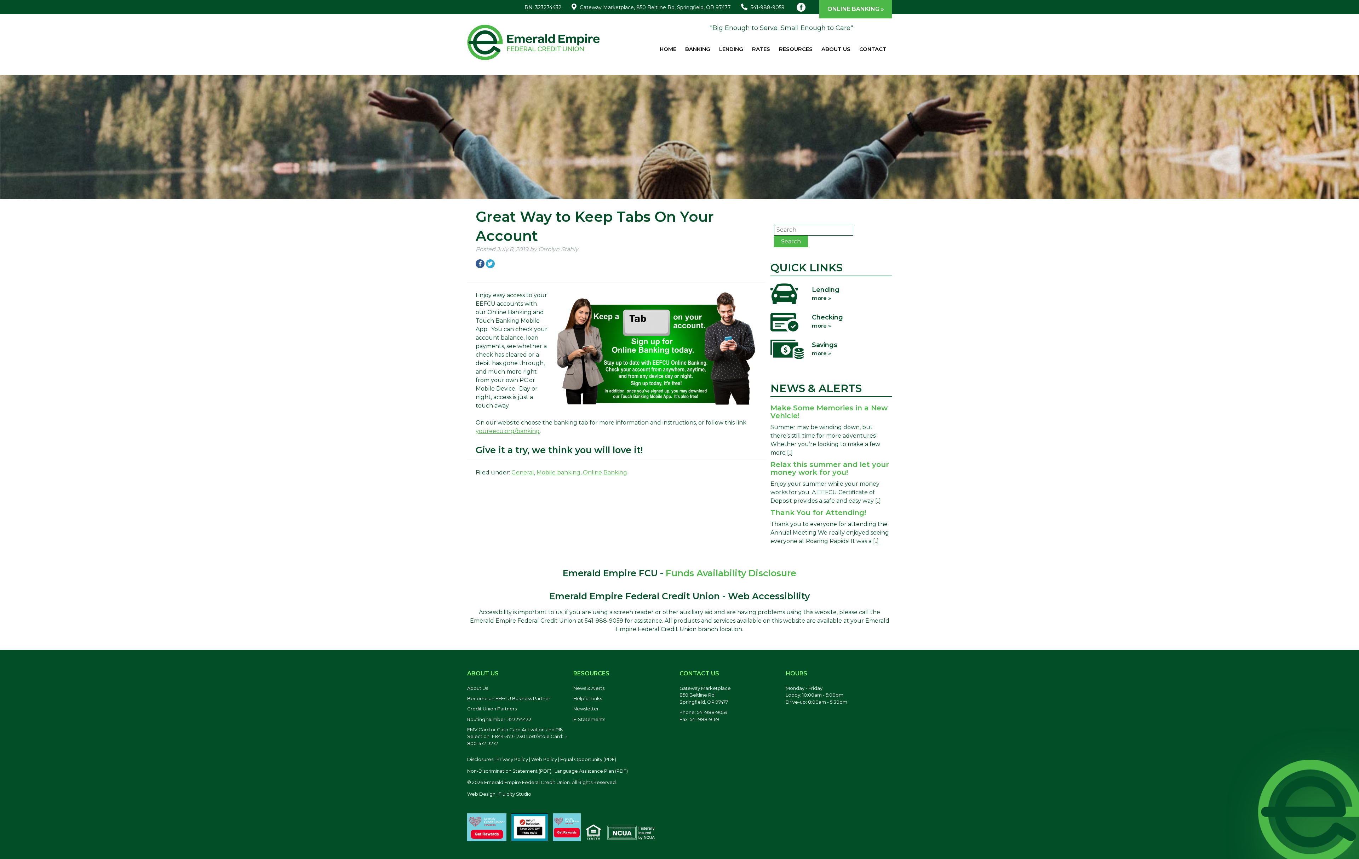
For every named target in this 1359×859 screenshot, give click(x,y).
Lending (731, 49)
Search (791, 241)
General (522, 472)
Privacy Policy (512, 759)
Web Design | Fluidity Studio (499, 794)
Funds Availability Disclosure (731, 573)
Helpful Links (587, 698)
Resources (796, 49)
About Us (835, 49)
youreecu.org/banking (508, 431)
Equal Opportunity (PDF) (588, 759)
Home (668, 49)
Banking (697, 49)
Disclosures (480, 759)
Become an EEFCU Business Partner (508, 698)
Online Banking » (855, 9)
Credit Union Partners (492, 708)
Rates (761, 49)
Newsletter (586, 708)
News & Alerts (588, 688)
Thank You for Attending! (818, 512)
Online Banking (605, 472)
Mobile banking (558, 472)
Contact (873, 49)
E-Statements (589, 719)
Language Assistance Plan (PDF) (591, 771)
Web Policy (544, 759)
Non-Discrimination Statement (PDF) (509, 771)
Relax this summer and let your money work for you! (829, 468)
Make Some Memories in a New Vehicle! (829, 412)
